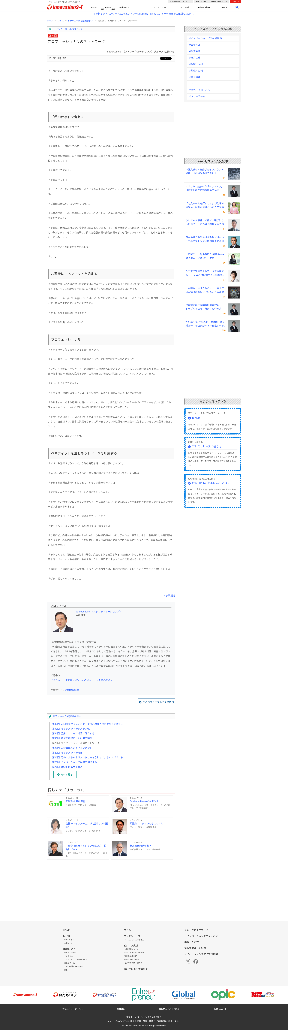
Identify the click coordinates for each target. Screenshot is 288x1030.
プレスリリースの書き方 (207, 446)
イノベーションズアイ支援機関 (201, 954)
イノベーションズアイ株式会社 (147, 1017)
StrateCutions (72, 689)
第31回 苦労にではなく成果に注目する (73, 733)
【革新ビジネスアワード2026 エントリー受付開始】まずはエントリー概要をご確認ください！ (144, 13)
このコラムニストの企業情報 (158, 702)
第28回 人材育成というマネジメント (72, 747)
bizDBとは (68, 943)
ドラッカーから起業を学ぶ (80, 20)
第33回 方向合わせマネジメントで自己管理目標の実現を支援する (87, 723)
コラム (141, 7)
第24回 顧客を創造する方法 (67, 767)
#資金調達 (194, 77)
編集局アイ (124, 7)
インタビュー (69, 956)
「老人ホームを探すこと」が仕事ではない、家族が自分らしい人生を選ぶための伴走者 (205, 205)
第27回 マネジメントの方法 (67, 752)
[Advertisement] (111, 885)
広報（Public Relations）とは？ (211, 483)
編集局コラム (69, 963)
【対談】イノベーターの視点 (75, 959)
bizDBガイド (69, 940)
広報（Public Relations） (74, 966)
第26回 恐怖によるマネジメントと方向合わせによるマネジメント (87, 757)
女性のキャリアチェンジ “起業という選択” (87, 825)
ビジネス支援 (182, 7)
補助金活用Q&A (130, 956)
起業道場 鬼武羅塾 (75, 801)
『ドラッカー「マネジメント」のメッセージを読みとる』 (82, 680)
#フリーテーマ (197, 96)
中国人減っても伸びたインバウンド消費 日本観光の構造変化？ (205, 171)
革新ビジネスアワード (196, 930)
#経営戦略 (194, 51)
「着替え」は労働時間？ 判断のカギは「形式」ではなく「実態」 (205, 256)
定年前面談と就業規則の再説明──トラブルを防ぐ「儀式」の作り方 (205, 307)
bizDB (108, 7)
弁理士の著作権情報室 (136, 968)
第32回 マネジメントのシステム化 (71, 728)
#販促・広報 (196, 70)
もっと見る (67, 774)
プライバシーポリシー (72, 1009)
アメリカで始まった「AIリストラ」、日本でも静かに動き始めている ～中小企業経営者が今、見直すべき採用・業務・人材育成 (205, 188)
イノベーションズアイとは (180, 1)
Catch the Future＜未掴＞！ (144, 801)
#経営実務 (194, 57)
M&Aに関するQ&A (131, 959)
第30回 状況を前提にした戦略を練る (72, 738)
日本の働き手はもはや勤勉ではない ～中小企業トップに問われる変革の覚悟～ (206, 239)
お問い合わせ (220, 1009)
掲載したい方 (201, 1)
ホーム (50, 20)
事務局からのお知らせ (169, 1009)
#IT (191, 83)
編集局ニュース (70, 953)
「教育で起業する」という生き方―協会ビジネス (86, 847)
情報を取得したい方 (219, 1)
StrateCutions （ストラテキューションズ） (98, 611)
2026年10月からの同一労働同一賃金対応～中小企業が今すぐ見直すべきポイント (205, 324)
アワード (223, 7)
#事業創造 (169, 595)
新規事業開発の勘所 (140, 845)
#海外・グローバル (199, 90)
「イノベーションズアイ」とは (201, 936)
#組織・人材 (196, 64)
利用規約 (121, 1009)
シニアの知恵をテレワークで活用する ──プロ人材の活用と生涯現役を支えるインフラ (205, 273)
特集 (66, 970)
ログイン (235, 1)
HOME (94, 7)
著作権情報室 (204, 7)
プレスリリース (160, 7)
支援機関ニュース (131, 949)
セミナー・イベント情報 (134, 953)
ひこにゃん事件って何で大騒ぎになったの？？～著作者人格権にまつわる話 (205, 222)
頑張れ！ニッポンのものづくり (146, 823)
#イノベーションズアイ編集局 (205, 38)
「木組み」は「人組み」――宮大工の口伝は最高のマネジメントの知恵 (205, 290)
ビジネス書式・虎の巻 (133, 963)
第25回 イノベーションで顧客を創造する (74, 762)
